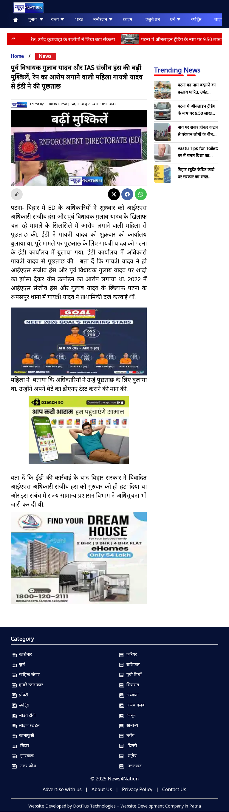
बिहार (23, 745)
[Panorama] (79, 558)
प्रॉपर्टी (22, 695)
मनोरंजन (100, 19)
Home (17, 56)
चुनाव (33, 19)
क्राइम (127, 19)
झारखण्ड (25, 755)
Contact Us (174, 789)
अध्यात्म (131, 695)
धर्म (173, 19)
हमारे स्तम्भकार (30, 684)
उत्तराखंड (133, 765)
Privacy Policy (137, 789)
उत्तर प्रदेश (26, 765)
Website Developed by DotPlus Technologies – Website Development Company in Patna (114, 806)
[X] (114, 194)
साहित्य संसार (28, 674)
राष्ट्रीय (130, 755)
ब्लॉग (129, 735)
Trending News (177, 69)
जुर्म (21, 664)
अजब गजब (134, 705)
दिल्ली (130, 745)
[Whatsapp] (141, 194)
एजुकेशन (153, 19)
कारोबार (24, 654)
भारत (79, 19)
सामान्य (131, 725)
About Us (102, 789)
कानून (130, 715)
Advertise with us (62, 789)
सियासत (131, 684)
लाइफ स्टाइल (28, 725)
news (45, 56)
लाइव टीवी (26, 715)
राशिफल (132, 664)
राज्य (55, 19)
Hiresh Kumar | (58, 104)
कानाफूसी (25, 735)
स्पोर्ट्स (196, 19)
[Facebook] (127, 194)
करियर (130, 654)
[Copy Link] (17, 194)
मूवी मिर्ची (133, 674)
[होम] (25, 7)
